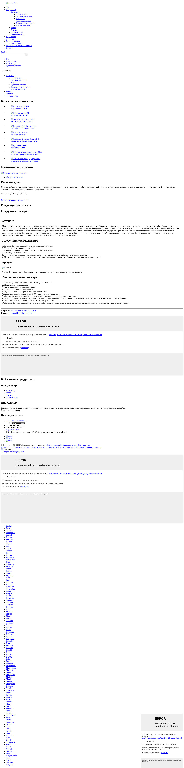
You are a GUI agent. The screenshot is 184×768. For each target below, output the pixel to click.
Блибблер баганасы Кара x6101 (24, 141)
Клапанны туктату (93, 447)
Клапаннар (15, 12)
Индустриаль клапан (52, 447)
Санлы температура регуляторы (24, 161)
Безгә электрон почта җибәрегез (14, 200)
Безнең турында (13, 41)
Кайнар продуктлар (68, 445)
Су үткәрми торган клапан (73, 447)
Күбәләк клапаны (18, 135)
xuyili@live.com (12, 430)
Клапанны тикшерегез (25, 23)
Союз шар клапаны (24, 16)
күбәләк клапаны (23, 21)
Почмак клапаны (23, 25)
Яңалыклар (11, 37)
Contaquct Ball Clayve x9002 (23, 128)
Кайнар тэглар (53, 445)
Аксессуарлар (17, 32)
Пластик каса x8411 (19, 115)
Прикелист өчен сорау (10, 410)
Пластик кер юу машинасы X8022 (25, 154)
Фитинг (14, 30)
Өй (7, 7)
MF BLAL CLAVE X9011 (22, 122)
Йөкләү (9, 48)
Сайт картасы (84, 445)
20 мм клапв (36, 447)
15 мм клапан (7, 447)
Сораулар (10, 39)
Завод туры (16, 43)
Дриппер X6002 (18, 148)
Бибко (13, 28)
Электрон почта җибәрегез (12, 452)
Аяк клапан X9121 (19, 109)
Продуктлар (11, 10)
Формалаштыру (17, 34)
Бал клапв (20, 19)
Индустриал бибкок (22, 447)
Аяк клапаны (21, 14)
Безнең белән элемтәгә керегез (19, 46)
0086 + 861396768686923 (16, 421)
